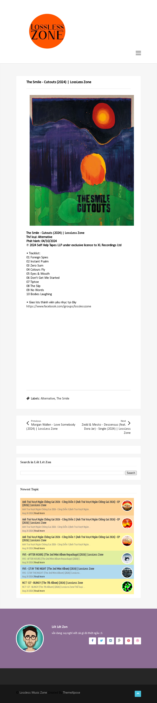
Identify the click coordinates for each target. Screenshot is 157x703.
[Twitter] (101, 640)
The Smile (63, 398)
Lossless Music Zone (33, 692)
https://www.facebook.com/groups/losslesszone (58, 306)
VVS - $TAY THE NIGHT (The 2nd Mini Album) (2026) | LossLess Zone (58, 568)
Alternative (48, 398)
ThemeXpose (71, 692)
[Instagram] (110, 640)
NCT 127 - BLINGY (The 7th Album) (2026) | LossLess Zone (52, 582)
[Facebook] (92, 640)
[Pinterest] (128, 640)
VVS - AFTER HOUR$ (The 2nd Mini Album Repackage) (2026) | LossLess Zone (62, 554)
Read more (39, 513)
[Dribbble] (137, 640)
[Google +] (119, 640)
